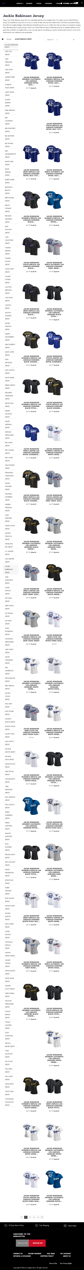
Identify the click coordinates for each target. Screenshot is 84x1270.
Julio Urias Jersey (9, 651)
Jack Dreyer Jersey (9, 560)
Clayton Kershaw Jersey (8, 290)
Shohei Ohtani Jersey (7, 963)
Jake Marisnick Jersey (9, 580)
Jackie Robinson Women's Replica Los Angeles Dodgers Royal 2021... (54, 80)
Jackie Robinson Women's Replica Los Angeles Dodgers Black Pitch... (31, 405)
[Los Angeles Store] (7, 3)
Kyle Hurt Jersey (8, 705)
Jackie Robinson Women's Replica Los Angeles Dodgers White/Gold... (31, 778)
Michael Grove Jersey (10, 750)
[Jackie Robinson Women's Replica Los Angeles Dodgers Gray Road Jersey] (31, 617)
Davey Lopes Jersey (9, 353)
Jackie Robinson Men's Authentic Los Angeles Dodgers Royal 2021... (54, 172)
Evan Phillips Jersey (10, 466)
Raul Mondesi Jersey (8, 847)
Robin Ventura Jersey (8, 891)
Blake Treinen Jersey (8, 172)
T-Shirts (59, 3)
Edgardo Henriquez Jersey (9, 396)
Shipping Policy (47, 1256)
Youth (38, 3)
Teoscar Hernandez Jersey (9, 1004)
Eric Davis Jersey (8, 444)
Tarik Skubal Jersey (9, 995)
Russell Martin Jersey (8, 916)
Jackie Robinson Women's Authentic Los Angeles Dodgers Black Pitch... (54, 312)
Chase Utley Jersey (9, 270)
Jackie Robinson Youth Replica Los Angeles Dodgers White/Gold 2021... (54, 825)
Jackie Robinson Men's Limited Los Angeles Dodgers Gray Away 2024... (31, 591)
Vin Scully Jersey (9, 1063)
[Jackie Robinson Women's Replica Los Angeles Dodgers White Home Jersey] (31, 1130)
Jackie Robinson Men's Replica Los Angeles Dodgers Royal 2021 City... (31, 172)
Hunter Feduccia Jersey (8, 536)
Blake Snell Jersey (9, 163)
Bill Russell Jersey (9, 145)
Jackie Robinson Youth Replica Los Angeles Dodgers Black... (31, 265)
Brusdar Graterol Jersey (8, 219)
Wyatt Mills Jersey (9, 1093)
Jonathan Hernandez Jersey (9, 642)
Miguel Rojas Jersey (10, 765)
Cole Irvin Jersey (9, 299)
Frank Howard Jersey (8, 486)
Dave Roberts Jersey (10, 346)
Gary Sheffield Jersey (8, 518)
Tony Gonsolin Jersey (9, 1036)
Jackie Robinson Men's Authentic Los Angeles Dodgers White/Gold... (54, 965)
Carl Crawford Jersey (9, 240)
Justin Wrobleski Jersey (9, 660)
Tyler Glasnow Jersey (9, 1054)
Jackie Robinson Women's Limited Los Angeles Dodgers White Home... (54, 451)
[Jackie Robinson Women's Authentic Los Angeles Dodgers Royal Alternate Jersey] (54, 1177)
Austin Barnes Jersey (8, 103)
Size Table (51, 1253)
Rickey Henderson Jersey (9, 872)
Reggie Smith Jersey (10, 856)
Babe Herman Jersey (10, 112)
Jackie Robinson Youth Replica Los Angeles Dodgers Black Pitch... (54, 1011)
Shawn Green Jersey (10, 954)
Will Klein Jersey (8, 1070)
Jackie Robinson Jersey (9, 569)
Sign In (65, 3)
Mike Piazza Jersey (9, 773)
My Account (65, 1253)
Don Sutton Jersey (10, 371)
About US (67, 1256)
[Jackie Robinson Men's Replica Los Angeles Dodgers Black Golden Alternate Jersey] (31, 477)
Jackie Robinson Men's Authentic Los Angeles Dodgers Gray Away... (54, 265)
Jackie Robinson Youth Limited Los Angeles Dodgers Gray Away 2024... (54, 498)
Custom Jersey (8, 306)
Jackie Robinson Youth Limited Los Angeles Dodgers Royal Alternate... (54, 359)
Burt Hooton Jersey (8, 229)
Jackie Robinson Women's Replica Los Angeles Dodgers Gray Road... (31, 965)
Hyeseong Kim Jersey (9, 545)
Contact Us (18, 1253)
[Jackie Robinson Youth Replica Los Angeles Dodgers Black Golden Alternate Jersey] (54, 384)
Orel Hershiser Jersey (8, 789)
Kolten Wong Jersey (7, 696)
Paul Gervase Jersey (10, 798)
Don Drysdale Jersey (8, 362)
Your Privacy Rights (66, 1263)
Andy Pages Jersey (9, 93)
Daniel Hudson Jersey (8, 326)
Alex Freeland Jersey (8, 62)
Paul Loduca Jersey (10, 806)
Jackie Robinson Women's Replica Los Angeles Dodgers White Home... (54, 731)
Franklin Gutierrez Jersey (8, 497)
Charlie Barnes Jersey (8, 251)
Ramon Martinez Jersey (8, 836)
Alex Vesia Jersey (9, 71)
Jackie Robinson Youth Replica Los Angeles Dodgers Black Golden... (54, 405)
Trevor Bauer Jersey (10, 1045)
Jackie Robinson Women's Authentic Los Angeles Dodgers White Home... (31, 685)
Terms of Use (53, 1263)
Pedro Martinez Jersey (8, 826)
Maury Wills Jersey (9, 735)
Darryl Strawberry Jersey (9, 337)
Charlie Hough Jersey (8, 261)
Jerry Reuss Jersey (9, 607)
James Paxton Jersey (8, 590)
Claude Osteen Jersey (8, 279)
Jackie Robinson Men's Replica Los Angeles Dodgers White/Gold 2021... (31, 918)
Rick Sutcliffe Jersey (10, 863)
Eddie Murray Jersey (10, 386)
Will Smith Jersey (9, 1078)
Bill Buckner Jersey (9, 137)
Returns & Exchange (22, 1256)
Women (29, 3)
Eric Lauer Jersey (9, 459)
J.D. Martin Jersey (9, 553)
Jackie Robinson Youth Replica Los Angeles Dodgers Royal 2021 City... (54, 126)
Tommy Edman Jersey (7, 1014)
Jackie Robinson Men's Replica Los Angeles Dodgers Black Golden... (31, 498)
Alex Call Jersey (8, 53)
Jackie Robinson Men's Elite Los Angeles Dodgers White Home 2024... (54, 638)
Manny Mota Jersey (10, 728)
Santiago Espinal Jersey (9, 945)
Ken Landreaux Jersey (9, 670)
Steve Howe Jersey (9, 980)
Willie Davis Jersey (9, 1085)
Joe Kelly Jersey (8, 622)
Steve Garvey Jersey (10, 972)
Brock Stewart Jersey (8, 208)
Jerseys (19, 3)
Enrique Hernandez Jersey (9, 435)
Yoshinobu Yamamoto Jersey (9, 1102)
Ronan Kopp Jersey (10, 907)
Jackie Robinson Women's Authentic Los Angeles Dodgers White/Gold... (54, 685)
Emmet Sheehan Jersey (8, 424)
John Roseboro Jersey (9, 631)
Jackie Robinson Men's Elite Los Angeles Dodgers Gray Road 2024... (31, 731)
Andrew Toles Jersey (9, 86)
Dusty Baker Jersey (9, 379)
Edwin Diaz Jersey (9, 405)
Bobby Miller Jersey (9, 181)
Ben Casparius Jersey (9, 121)
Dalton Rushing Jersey (8, 316)
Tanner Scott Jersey (10, 987)
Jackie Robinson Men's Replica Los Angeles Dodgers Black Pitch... (54, 1105)
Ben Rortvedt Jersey (10, 130)
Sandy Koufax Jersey (8, 934)
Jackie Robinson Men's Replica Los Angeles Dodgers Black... (31, 311)
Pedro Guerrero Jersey (9, 815)
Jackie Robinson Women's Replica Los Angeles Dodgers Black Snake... (54, 591)
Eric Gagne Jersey (9, 451)
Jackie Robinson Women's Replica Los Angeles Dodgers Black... (31, 219)
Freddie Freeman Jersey (8, 507)
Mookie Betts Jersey (10, 780)
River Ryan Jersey (9, 881)
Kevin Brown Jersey (10, 679)
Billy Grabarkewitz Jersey (10, 154)
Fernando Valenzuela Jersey (9, 476)
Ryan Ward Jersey (9, 925)
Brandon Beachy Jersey (8, 190)
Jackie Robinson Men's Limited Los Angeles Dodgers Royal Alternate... (31, 451)
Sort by (50, 39)
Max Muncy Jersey (9, 743)
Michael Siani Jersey (9, 758)
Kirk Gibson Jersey (9, 687)
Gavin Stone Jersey (10, 527)
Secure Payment (34, 1253)
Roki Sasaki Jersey (9, 900)
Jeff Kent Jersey (8, 599)
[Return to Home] (3, 39)
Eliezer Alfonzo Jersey (8, 414)
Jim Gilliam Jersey (9, 615)
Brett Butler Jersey (9, 199)
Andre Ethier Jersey (10, 78)
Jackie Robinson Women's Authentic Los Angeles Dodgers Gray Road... (54, 545)
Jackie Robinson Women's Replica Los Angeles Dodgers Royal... (54, 219)
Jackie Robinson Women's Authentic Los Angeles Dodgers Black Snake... (31, 545)
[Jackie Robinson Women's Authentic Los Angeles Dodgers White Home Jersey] (54, 1037)
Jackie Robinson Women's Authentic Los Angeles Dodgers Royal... (31, 825)
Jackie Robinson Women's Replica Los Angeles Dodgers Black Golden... (31, 359)
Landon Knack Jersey (10, 720)
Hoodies (48, 3)
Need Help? (72, 1226)
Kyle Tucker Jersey (9, 713)
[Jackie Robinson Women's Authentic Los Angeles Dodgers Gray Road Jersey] (54, 523)
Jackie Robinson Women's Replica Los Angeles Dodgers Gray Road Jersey (31, 638)
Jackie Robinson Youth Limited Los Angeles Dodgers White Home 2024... (31, 1198)
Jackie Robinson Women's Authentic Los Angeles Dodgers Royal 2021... (31, 81)
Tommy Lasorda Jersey (8, 1025)
